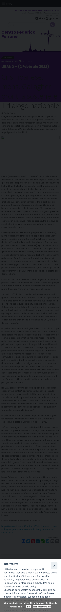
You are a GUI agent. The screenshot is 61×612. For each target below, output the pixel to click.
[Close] (54, 565)
